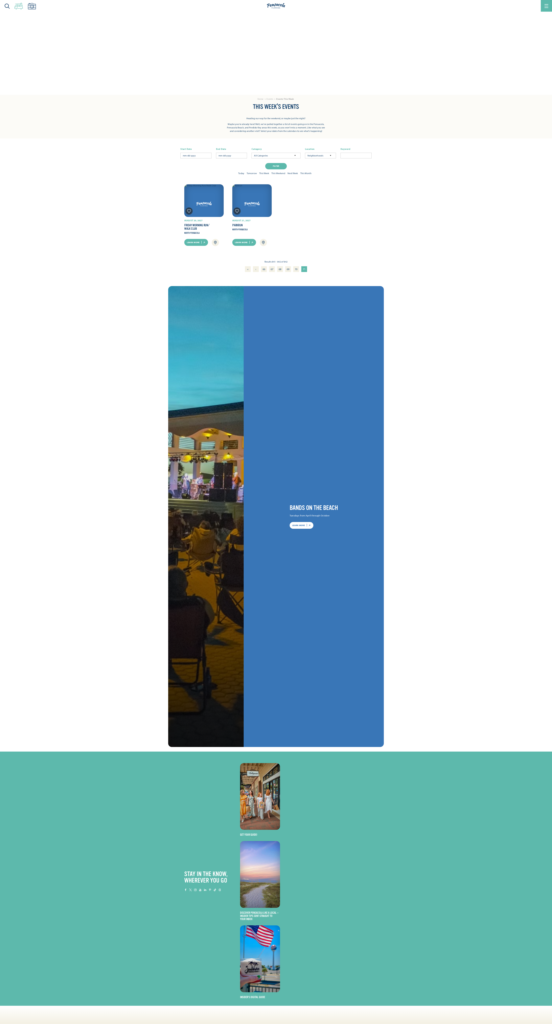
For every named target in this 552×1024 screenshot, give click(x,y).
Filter (276, 166)
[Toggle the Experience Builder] (18, 5)
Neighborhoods (315, 155)
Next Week (293, 173)
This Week (264, 173)
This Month (306, 173)
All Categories (261, 155)
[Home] (276, 6)
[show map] (215, 242)
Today (241, 173)
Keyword (345, 149)
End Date (221, 149)
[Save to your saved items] (189, 211)
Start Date (186, 149)
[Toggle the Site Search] (7, 6)
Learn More (193, 242)
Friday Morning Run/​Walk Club (196, 226)
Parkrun (237, 225)
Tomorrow (252, 173)
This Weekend (278, 173)
